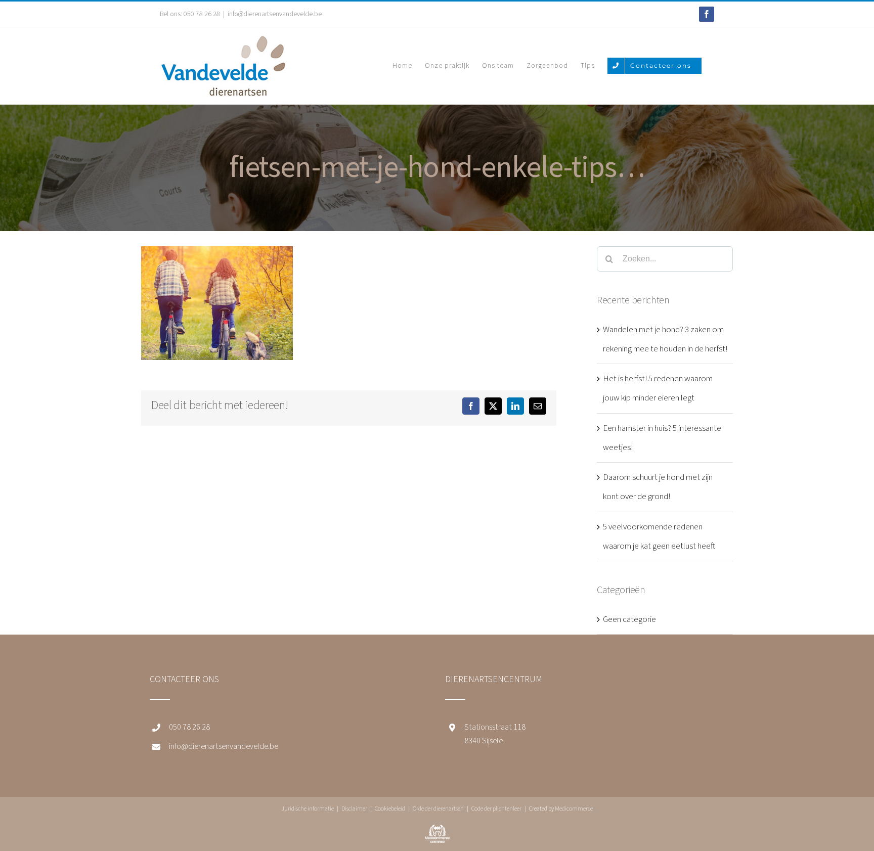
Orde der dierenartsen (438, 808)
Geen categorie (629, 619)
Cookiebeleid (390, 808)
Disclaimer (354, 808)
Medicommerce (574, 808)
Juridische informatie (307, 808)
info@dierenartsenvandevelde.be (275, 14)
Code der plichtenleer (496, 808)
